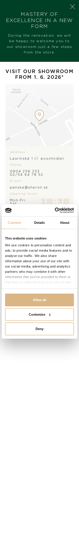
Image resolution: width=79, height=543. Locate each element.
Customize (37, 314)
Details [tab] (39, 222)
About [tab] (65, 222)
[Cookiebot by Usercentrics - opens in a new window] (56, 210)
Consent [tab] (14, 222)
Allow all (39, 300)
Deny (39, 329)
